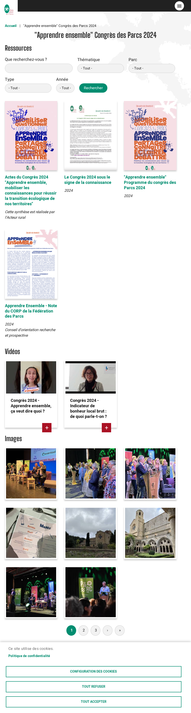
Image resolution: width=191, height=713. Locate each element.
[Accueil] (9, 6)
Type (9, 79)
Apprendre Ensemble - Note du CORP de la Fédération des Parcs (31, 311)
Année (62, 79)
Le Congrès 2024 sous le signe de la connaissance (87, 180)
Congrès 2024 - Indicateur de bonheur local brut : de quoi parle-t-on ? (88, 409)
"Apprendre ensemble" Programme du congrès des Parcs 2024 (150, 182)
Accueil (11, 25)
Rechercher (93, 88)
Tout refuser (93, 686)
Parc (133, 60)
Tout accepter (93, 702)
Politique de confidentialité (29, 656)
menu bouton (179, 5)
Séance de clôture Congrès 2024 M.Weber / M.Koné (87, 461)
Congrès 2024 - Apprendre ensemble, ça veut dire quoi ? (31, 406)
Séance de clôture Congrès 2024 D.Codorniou (143, 461)
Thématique (88, 60)
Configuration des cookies (93, 671)
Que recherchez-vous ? (26, 59)
